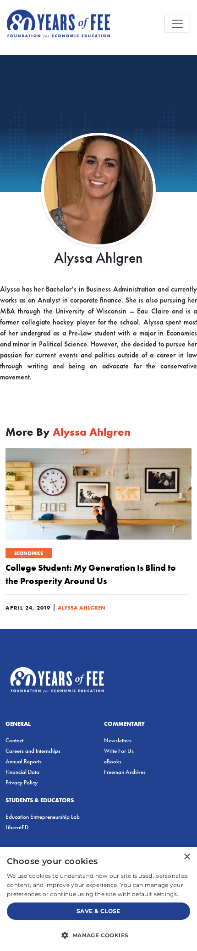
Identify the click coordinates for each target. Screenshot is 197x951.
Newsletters (117, 740)
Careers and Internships (32, 750)
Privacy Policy (21, 782)
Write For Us (119, 750)
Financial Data (22, 771)
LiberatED (16, 827)
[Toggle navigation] (177, 24)
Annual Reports (23, 761)
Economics (28, 553)
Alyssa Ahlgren (81, 607)
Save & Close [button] (98, 911)
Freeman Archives (125, 771)
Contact (14, 740)
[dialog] (98, 899)
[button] (98, 934)
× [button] (186, 857)
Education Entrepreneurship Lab (42, 816)
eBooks (112, 761)
